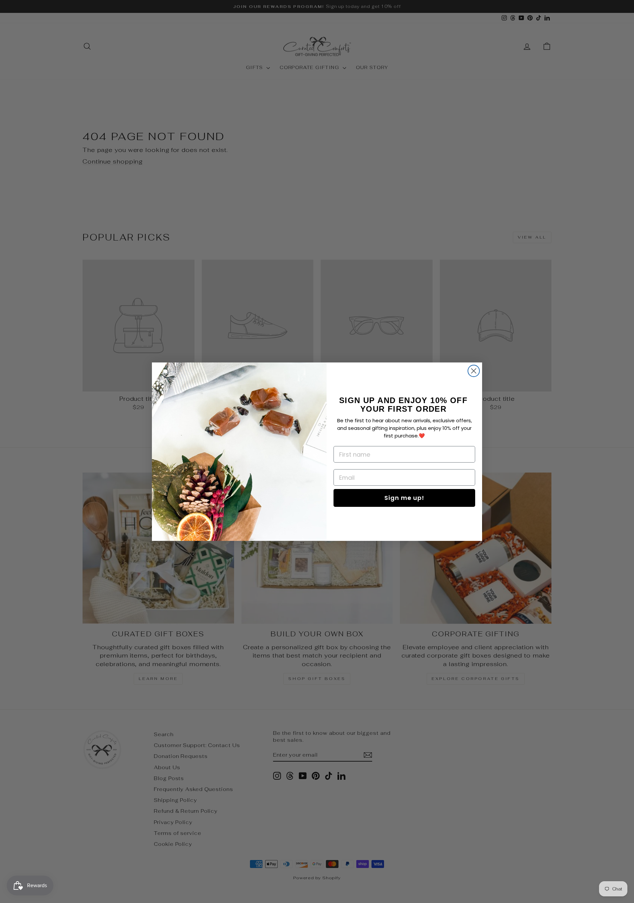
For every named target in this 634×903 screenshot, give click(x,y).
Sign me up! (404, 498)
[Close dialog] (473, 371)
